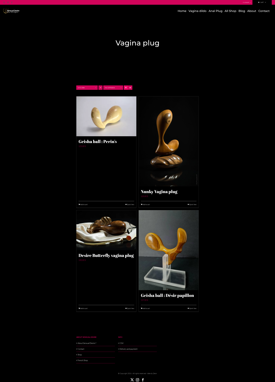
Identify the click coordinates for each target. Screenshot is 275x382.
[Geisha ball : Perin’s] (106, 116)
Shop (80, 354)
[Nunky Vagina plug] (169, 141)
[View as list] (130, 88)
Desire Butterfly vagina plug (106, 255)
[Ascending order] (100, 87)
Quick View (130, 204)
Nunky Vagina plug (159, 191)
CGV (121, 343)
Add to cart (84, 204)
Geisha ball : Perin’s (98, 141)
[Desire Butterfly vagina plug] (106, 230)
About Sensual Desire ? (87, 343)
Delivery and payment (128, 349)
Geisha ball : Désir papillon (167, 295)
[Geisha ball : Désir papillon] (169, 250)
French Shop (83, 360)
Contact (81, 349)
